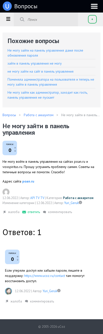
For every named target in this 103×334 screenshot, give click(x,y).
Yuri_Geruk (71, 203)
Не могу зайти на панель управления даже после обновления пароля (45, 53)
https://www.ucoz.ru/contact (44, 275)
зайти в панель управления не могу (35, 63)
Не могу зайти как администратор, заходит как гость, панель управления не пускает (48, 95)
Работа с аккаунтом (78, 198)
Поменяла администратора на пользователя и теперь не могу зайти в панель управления (51, 82)
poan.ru (28, 181)
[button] (8, 19)
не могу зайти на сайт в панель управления (41, 71)
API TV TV (37, 198)
